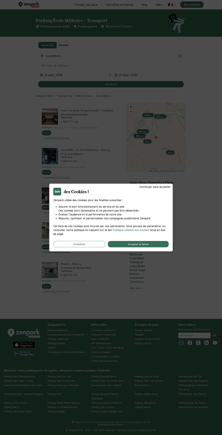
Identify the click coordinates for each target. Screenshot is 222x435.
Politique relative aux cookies (131, 230)
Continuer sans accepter (155, 186)
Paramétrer (79, 244)
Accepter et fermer (138, 244)
